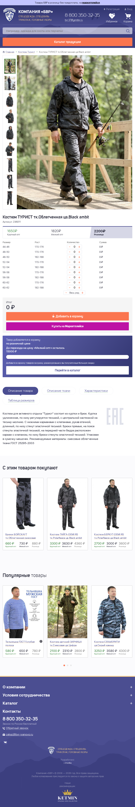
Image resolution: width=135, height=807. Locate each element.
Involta (68, 763)
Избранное (111, 19)
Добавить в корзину (69, 316)
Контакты (12, 711)
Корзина (128, 19)
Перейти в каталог (67, 370)
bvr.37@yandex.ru (74, 20)
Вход (129, 9)
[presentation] (20, 132)
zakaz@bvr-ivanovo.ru (19, 734)
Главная (10, 52)
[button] (64, 665)
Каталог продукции (67, 42)
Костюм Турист (26, 52)
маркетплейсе (91, 2)
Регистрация (113, 9)
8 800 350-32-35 (82, 15)
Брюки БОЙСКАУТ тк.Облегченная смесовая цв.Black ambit (20, 538)
